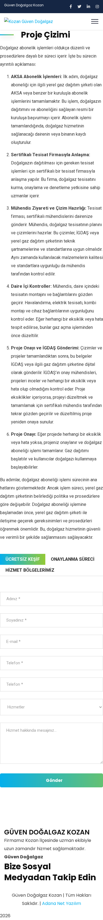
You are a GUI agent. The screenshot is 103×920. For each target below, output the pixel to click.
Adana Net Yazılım (61, 903)
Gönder (54, 780)
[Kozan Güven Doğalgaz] (28, 21)
